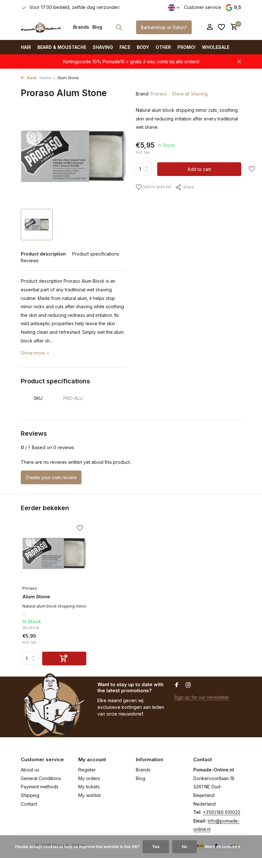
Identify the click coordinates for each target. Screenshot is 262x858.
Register (87, 769)
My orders (89, 778)
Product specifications (95, 254)
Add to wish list (156, 186)
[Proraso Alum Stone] (54, 553)
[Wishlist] (221, 27)
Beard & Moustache (61, 47)
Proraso (158, 93)
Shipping (30, 795)
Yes (155, 846)
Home (45, 77)
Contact (29, 804)
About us (30, 769)
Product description (43, 254)
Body (143, 47)
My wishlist (89, 795)
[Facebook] (176, 685)
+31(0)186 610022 (221, 812)
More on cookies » (223, 846)
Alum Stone (36, 597)
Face (124, 47)
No (184, 846)
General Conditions (41, 778)
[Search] (119, 27)
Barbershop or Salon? (164, 27)
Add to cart (199, 169)
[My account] (210, 27)
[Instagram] (188, 685)
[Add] (64, 658)
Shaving (103, 47)
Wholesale (215, 47)
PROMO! (186, 47)
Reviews (30, 260)
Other (163, 47)
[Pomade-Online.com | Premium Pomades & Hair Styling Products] (41, 27)
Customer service (202, 7)
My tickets (89, 786)
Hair (26, 47)
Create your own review (51, 477)
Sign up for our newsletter (201, 697)
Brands (81, 27)
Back (31, 77)
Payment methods (39, 786)
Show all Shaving (190, 93)
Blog (97, 27)
